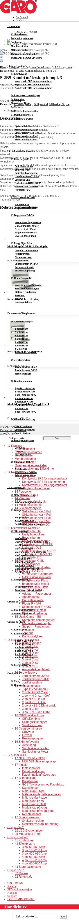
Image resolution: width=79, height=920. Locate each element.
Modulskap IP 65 (23, 559)
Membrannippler (19, 46)
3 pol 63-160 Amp (24, 641)
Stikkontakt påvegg (25, 270)
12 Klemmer (13, 26)
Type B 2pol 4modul (25, 388)
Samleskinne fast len (26, 472)
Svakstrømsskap (24, 586)
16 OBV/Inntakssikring (23, 419)
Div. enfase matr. (23, 257)
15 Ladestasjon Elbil (21, 159)
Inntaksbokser (22, 517)
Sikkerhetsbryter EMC (26, 136)
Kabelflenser (21, 545)
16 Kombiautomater (21, 381)
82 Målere (16, 681)
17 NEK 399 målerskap (23, 495)
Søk (63, 916)
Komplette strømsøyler (27, 288)
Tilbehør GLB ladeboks (26, 186)
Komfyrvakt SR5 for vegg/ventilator (33, 88)
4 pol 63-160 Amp (24, 651)
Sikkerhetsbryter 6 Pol (26, 133)
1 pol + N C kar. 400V (25, 395)
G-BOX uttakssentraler (27, 226)
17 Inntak (16, 510)
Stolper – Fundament (25, 292)
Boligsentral (21, 538)
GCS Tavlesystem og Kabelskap (31, 542)
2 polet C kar (21, 332)
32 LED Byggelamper (22, 610)
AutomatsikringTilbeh (26, 352)
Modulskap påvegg (24, 565)
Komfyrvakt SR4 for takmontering (32, 84)
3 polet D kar (21, 345)
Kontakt (12, 892)
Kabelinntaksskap (24, 520)
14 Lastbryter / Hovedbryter (25, 95)
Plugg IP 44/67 (22, 260)
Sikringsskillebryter (25, 430)
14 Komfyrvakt (19, 74)
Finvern (19, 451)
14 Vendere (17, 107)
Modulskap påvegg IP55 (27, 569)
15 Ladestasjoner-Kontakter (22, 151)
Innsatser (20, 295)
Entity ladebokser (24, 166)
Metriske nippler (19, 50)
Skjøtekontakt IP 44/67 (26, 264)
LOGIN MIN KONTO (21, 899)
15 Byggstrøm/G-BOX (22, 215)
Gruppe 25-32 (14, 601)
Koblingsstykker (23, 302)
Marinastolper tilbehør (26, 208)
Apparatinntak (22, 254)
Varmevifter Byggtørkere (28, 222)
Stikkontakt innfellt (24, 267)
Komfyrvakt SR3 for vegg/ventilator (33, 81)
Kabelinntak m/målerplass (28, 524)
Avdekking (20, 469)
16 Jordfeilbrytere (20, 359)
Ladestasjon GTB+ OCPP (28, 183)
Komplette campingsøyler (28, 285)
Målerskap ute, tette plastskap (30, 552)
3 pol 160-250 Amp (24, 644)
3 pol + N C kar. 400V (25, 412)
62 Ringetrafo (18, 685)
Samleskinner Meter (25, 476)
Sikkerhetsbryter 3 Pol (26, 126)
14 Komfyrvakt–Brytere (20, 66)
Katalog (20, 20)
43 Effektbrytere (19, 633)
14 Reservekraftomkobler (24, 111)
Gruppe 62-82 (14, 673)
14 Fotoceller (18, 99)
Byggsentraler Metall (26, 232)
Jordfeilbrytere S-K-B (26, 370)
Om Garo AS (22, 17)
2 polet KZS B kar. (24, 398)
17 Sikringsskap (15, 487)
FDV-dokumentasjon (19, 889)
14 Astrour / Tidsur (20, 103)
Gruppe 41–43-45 (16, 622)
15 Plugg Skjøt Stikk (21, 243)
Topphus (19, 299)
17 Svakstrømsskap (21, 579)
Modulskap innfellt (24, 562)
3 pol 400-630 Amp (24, 647)
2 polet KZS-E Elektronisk (28, 405)
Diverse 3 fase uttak (25, 236)
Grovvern (20, 448)
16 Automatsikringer (22, 321)
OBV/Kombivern (23, 426)
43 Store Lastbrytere (22, 665)
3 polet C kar (21, 342)
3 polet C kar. (21, 408)
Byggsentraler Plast (25, 229)
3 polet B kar (21, 339)
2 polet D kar (21, 335)
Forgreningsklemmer (22, 38)
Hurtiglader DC (22, 190)
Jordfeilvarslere (23, 374)
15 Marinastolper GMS (23, 197)
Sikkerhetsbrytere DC (26, 139)
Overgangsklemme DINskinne (26, 58)
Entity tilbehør (22, 170)
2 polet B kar (21, 329)
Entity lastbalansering (26, 173)
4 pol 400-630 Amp (24, 657)
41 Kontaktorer (19, 629)
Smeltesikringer (23, 433)
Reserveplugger (23, 454)
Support (12, 896)
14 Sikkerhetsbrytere (22, 119)
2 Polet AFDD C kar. (25, 391)
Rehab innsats (22, 572)
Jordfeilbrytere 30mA (26, 367)
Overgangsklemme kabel (24, 54)
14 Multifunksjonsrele (22, 115)
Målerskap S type (24, 548)
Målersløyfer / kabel (25, 555)
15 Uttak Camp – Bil (21, 278)
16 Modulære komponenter (21, 313)
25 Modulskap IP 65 (21, 613)
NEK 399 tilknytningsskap (28, 502)
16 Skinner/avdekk (20, 461)
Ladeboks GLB (22, 180)
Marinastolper (22, 204)
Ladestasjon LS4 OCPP (27, 176)
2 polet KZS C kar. (24, 402)
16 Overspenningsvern (22, 440)
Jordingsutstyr (18, 42)
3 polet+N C (21, 349)
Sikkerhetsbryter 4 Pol (26, 129)
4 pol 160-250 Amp (24, 654)
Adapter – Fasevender (26, 250)
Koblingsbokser (19, 34)
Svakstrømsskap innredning (29, 590)
